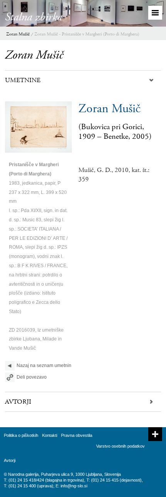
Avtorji (9, 460)
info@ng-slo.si (74, 486)
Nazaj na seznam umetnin (44, 365)
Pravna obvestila (76, 435)
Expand (155, 434)
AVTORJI (18, 402)
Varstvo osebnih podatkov (120, 446)
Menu (155, 13)
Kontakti (49, 435)
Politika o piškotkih (21, 435)
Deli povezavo (32, 377)
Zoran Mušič (18, 34)
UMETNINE (23, 80)
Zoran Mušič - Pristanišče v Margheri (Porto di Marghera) (86, 34)
